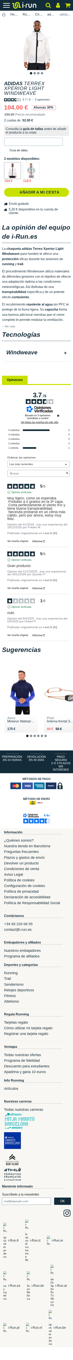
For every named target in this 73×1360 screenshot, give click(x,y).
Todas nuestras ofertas (22, 1055)
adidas (51, 14)
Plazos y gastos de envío (24, 858)
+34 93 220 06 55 (18, 924)
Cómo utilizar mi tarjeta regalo (28, 1028)
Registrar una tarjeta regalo (26, 1034)
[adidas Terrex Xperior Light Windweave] (12, 170)
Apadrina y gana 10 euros (25, 1072)
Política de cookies (19, 880)
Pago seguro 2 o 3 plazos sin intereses (60, 763)
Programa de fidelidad (22, 1061)
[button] (33, 142)
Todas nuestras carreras (23, 1110)
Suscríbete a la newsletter (20, 1194)
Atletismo (11, 1001)
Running (11, 973)
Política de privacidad (21, 891)
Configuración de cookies (24, 886)
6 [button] (49, 739)
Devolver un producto (21, 863)
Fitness (10, 996)
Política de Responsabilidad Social (32, 903)
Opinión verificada (21, 492)
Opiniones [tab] (15, 380)
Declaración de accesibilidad (27, 897)
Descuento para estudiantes (26, 1066)
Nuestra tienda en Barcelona (27, 846)
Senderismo (14, 984)
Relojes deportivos (19, 990)
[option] (36, 45)
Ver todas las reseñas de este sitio (39, 422)
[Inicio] (4, 15)
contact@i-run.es (18, 930)
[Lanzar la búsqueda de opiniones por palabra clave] (67, 473)
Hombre (14, 14)
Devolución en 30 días (36, 758)
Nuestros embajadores (22, 951)
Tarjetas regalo (16, 1022)
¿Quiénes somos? (19, 840)
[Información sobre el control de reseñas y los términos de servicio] (58, 415)
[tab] (36, 353)
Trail (7, 979)
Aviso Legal (13, 874)
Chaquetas (39, 14)
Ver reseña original (17, 541)
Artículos (11, 1089)
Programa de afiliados (22, 956)
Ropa (26, 14)
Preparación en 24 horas (12, 758)
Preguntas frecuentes (21, 852)
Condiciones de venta (21, 869)
